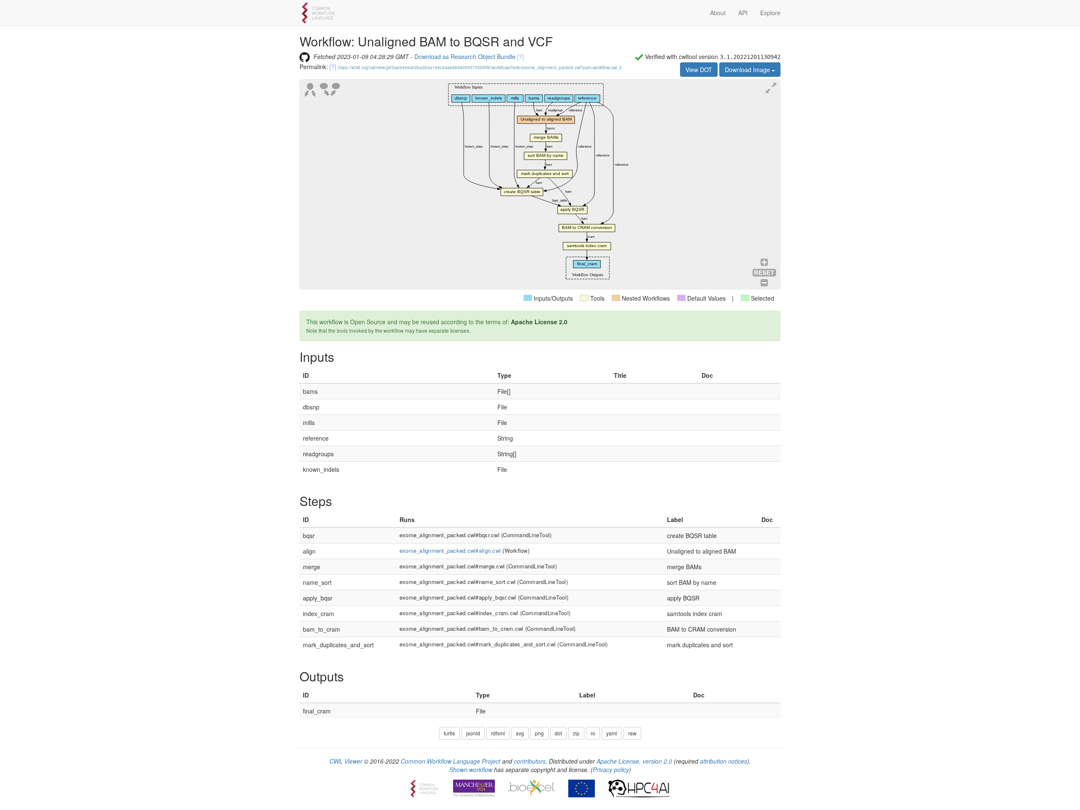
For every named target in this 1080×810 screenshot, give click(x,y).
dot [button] (558, 733)
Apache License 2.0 (539, 322)
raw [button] (632, 733)
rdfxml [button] (498, 733)
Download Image (748, 69)
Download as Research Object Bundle (465, 56)
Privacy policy (611, 769)
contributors (529, 761)
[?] (520, 56)
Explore (770, 12)
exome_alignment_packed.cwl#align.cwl (450, 550)
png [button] (539, 733)
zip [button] (576, 733)
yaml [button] (611, 733)
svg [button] (520, 733)
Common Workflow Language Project (450, 761)
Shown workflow (470, 769)
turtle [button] (449, 733)
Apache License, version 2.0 (634, 761)
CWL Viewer (345, 761)
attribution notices (723, 761)
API (743, 12)
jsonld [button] (473, 733)
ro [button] (593, 733)
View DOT (699, 69)
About (718, 12)
